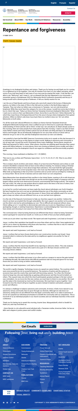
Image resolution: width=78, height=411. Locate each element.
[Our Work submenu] (33, 19)
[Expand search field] (6, 3)
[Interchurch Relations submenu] (51, 19)
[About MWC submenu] (24, 19)
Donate (68, 13)
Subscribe (48, 326)
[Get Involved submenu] (13, 19)
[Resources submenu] (61, 19)
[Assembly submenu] (71, 19)
